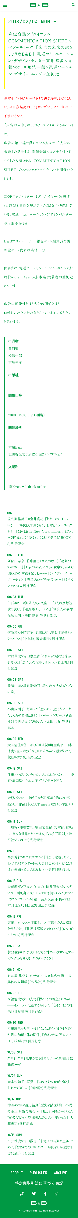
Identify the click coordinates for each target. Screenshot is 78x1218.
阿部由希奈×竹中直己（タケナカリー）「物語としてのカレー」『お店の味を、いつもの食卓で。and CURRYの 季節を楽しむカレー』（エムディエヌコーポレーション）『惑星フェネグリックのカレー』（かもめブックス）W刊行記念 (40, 573)
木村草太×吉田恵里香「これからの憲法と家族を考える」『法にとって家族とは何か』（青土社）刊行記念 (40, 662)
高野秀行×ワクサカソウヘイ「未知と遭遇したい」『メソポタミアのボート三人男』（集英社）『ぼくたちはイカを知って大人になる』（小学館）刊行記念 (40, 863)
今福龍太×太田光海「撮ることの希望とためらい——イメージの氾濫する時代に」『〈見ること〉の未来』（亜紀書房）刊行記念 (40, 1005)
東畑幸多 (15, 362)
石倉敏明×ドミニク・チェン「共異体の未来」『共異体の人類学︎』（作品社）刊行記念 (39, 978)
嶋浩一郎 (15, 355)
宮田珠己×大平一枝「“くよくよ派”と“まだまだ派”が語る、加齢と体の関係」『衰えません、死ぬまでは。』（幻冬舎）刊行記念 (40, 1035)
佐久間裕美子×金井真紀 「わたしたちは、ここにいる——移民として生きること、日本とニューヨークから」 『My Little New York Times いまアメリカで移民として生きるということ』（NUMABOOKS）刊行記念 (40, 531)
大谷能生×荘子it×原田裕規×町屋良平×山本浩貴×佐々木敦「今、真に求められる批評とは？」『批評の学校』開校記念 (39, 751)
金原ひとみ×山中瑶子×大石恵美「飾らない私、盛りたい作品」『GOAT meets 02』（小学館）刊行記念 (40, 804)
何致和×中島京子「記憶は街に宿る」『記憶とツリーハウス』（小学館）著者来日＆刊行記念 (39, 635)
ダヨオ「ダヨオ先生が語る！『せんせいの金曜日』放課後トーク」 (40, 1061)
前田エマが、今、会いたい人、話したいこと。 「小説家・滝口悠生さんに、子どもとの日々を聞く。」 (40, 777)
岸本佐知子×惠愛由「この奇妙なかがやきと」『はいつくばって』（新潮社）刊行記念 (38, 1085)
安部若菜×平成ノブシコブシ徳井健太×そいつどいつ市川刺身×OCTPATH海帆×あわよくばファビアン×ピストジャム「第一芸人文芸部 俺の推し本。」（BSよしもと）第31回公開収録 (40, 896)
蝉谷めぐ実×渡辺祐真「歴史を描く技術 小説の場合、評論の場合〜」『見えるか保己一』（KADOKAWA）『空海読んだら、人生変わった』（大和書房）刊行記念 (40, 1114)
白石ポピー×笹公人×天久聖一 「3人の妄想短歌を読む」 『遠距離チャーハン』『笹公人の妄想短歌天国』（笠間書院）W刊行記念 (40, 609)
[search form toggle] (73, 5)
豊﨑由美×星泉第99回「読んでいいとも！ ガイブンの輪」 (40, 689)
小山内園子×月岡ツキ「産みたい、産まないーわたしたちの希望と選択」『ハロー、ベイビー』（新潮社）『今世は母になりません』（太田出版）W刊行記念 (39, 718)
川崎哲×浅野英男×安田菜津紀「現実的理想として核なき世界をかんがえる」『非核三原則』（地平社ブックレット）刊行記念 (40, 834)
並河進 (13, 348)
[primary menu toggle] (5, 5)
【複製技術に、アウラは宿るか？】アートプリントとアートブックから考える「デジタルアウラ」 (40, 955)
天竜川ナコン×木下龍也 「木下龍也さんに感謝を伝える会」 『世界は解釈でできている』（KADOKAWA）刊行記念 (40, 929)
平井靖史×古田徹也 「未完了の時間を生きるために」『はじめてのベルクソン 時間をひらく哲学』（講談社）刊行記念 (40, 1147)
